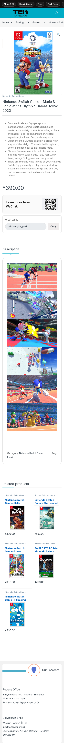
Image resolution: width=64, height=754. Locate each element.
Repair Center (26, 4)
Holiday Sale (40, 495)
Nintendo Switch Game (13, 96)
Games (36, 22)
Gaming (19, 22)
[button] (58, 34)
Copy (53, 226)
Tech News (53, 4)
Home (5, 22)
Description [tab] (10, 249)
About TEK (9, 4)
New (40, 4)
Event (10, 457)
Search (56, 13)
